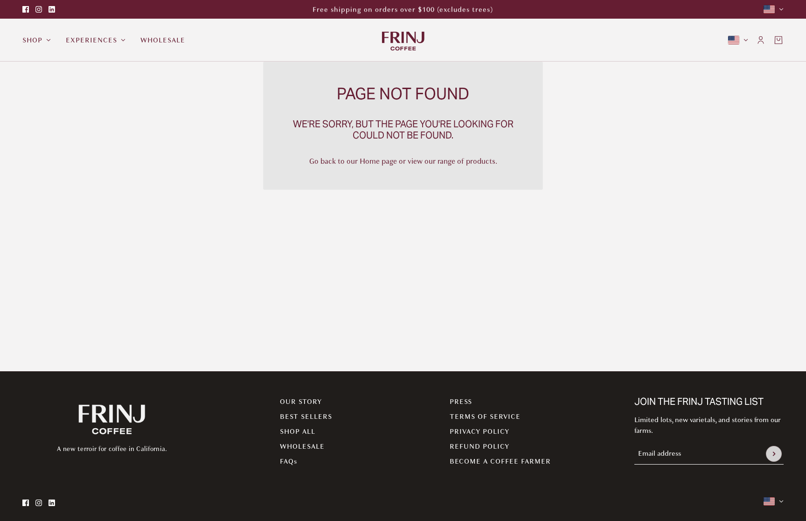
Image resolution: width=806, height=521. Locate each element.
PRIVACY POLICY (479, 431)
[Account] (761, 40)
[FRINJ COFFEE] (403, 40)
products (480, 161)
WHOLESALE (302, 446)
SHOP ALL (297, 431)
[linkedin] (52, 9)
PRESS (461, 401)
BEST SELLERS (306, 416)
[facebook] (26, 9)
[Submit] (774, 454)
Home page (378, 161)
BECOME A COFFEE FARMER (500, 461)
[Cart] (778, 40)
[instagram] (39, 9)
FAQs (288, 461)
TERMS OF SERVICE (485, 416)
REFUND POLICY (479, 446)
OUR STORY (301, 401)
